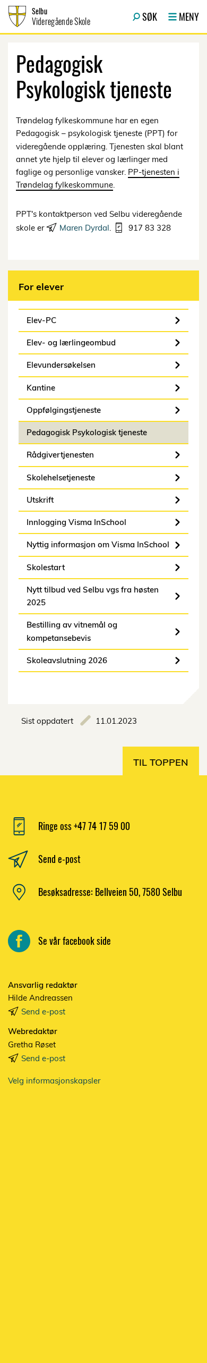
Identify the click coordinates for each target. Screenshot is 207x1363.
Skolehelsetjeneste (61, 477)
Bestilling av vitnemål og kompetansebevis (72, 631)
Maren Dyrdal (84, 228)
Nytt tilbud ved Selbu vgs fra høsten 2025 (93, 596)
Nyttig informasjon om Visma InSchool (98, 544)
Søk (149, 16)
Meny (189, 16)
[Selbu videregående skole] (103, 1211)
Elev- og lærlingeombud (71, 342)
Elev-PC (41, 320)
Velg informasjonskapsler (54, 1081)
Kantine (41, 388)
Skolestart (46, 567)
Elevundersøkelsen (61, 365)
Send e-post (43, 1011)
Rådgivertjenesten (60, 455)
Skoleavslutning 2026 (67, 660)
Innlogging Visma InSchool (76, 522)
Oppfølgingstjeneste (64, 410)
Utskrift (40, 500)
